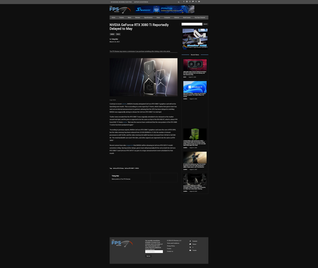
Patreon (194, 244)
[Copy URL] (136, 46)
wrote (125, 122)
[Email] (132, 46)
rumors (124, 104)
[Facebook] (183, 1)
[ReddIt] (129, 46)
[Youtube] (199, 1)
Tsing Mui (115, 39)
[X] (196, 1)
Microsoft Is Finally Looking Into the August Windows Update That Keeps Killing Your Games (194, 95)
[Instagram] (189, 1)
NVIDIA (137, 168)
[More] (140, 46)
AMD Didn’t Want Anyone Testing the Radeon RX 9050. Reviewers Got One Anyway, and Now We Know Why (194, 73)
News (112, 34)
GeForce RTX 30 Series (118, 168)
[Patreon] (192, 1)
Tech (118, 34)
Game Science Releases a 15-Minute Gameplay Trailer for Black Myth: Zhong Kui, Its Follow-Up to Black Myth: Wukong (194, 187)
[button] (178, 2)
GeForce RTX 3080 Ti (129, 168)
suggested (129, 145)
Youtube (194, 250)
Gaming (185, 98)
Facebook (195, 241)
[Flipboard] (186, 1)
